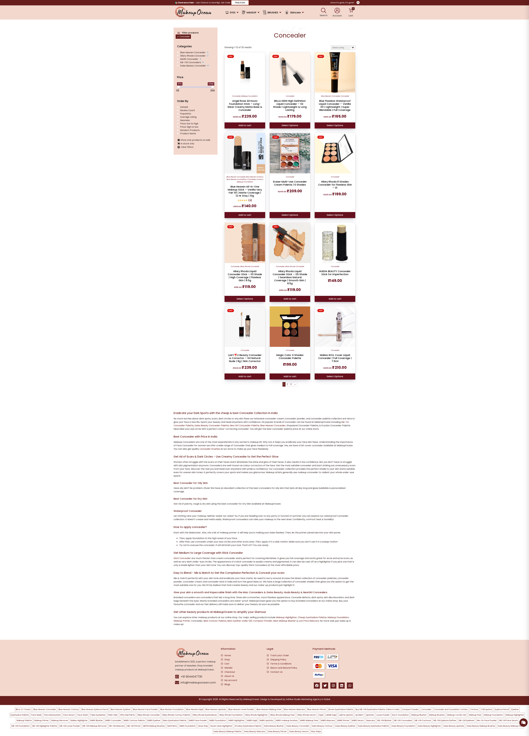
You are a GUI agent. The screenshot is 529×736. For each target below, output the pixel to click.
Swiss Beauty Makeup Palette (227, 731)
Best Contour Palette (214, 620)
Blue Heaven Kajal (194, 709)
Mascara (370, 720)
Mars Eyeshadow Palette (174, 720)
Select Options (290, 125)
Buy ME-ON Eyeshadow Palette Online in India (377, 709)
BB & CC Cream (23, 709)
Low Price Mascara (309, 620)
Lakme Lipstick (346, 715)
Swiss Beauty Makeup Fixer (510, 726)
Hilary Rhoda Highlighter (256, 715)
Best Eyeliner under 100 (239, 620)
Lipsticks (370, 715)
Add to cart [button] (244, 125)
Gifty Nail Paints (127, 715)
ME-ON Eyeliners (466, 720)
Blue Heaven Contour (254, 177)
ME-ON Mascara (117, 726)
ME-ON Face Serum (508, 720)
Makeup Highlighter (286, 617)
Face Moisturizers (52, 715)
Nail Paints (172, 726)
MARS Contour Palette (134, 720)
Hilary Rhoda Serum (306, 715)
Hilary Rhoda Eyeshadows (205, 715)
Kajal (321, 715)
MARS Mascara (328, 720)
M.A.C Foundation (400, 715)
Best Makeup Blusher (284, 620)
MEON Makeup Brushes (154, 726)
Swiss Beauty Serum (298, 731)
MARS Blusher (96, 720)
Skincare (295, 12)
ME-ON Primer (134, 726)
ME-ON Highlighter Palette (44, 726)
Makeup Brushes (437, 715)
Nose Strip (203, 726)
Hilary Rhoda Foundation (230, 715)
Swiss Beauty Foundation (403, 726)
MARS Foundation (217, 720)
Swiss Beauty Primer (277, 731)
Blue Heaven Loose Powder (241, 709)
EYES (232, 12)
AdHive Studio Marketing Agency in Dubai (308, 699)
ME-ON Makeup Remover (94, 726)
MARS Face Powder (198, 720)
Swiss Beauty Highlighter (429, 726)
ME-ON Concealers (403, 720)
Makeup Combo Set (456, 715)
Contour (259, 179)
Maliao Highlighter (79, 720)
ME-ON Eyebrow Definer (445, 720)
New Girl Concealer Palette (244, 425)
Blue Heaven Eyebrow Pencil (95, 709)
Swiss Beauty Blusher (274, 726)
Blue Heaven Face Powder (145, 709)
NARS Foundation (188, 726)
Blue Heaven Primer (316, 709)
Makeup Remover (59, 720)
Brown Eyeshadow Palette (341, 709)
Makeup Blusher (418, 715)
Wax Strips (316, 731)
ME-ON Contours (423, 720)
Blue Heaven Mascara (294, 709)
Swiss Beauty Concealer (297, 726)
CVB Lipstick (486, 709)
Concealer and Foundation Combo (451, 709)
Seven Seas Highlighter (221, 726)
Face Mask (36, 715)
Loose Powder (382, 715)
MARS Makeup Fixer (309, 720)
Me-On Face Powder (487, 720)
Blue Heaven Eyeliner (120, 709)
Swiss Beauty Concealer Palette (212, 425)
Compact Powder (262, 620)
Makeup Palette (24, 720)
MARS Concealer (113, 720)
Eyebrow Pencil (502, 709)
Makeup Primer (182, 620)
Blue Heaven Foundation (236, 179)
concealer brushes (210, 449)
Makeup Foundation (249, 96)
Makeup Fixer (475, 715)
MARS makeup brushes (287, 720)
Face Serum (69, 715)
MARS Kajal (252, 720)
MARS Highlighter (236, 720)
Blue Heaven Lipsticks (216, 709)
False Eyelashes (98, 715)
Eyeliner (515, 709)
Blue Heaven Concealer (330, 96)
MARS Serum (358, 720)
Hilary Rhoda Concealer (249, 266)
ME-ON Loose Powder (70, 726)
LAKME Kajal (331, 715)
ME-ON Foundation (21, 726)
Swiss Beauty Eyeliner (345, 726)
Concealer (236, 96)
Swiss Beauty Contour (322, 726)
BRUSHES (273, 12)
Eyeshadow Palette (20, 715)
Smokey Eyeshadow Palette (248, 726)
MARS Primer (343, 720)
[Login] (337, 10)
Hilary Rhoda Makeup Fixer (282, 715)
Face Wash (82, 715)
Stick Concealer (182, 558)
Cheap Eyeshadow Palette (312, 617)
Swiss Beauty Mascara (254, 731)
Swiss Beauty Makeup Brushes (481, 726)
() (250, 200)
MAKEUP (251, 12)
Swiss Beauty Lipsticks (453, 726)
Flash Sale (112, 715)
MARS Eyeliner (153, 720)
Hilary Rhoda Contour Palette (176, 715)
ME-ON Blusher (384, 720)
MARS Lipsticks (266, 720)
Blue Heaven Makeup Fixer (269, 709)
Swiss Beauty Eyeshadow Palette (373, 726)
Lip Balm (359, 715)
